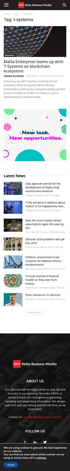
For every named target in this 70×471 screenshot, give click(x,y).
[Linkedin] (35, 442)
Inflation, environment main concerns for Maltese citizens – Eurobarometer (44, 260)
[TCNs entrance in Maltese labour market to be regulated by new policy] (13, 207)
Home (7, 13)
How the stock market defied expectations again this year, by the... (44, 224)
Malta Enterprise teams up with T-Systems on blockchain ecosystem (33, 66)
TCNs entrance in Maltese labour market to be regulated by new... (45, 204)
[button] (65, 5)
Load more (34, 312)
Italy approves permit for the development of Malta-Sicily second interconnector (43, 187)
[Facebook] (25, 442)
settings (41, 458)
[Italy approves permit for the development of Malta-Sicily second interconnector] (13, 188)
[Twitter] (45, 442)
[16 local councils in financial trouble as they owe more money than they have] (13, 280)
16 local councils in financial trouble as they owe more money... (42, 279)
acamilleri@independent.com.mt (42, 417)
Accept (10, 464)
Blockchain (9, 55)
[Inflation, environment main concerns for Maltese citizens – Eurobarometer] (13, 261)
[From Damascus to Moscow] (13, 299)
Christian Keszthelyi (14, 75)
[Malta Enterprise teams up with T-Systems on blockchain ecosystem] (35, 41)
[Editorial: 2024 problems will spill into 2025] (13, 244)
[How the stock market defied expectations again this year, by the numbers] (13, 225)
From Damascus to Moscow (42, 295)
